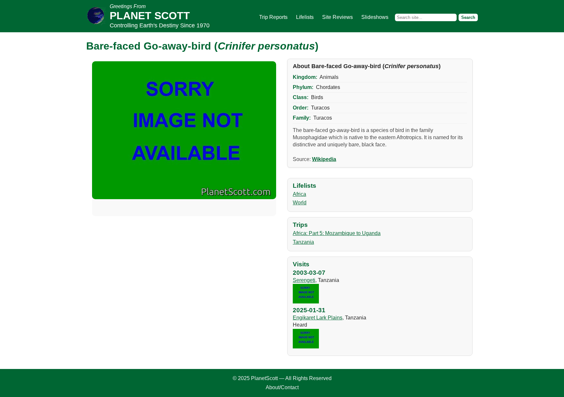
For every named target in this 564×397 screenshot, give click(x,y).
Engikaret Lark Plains (317, 317)
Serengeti (304, 280)
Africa (299, 194)
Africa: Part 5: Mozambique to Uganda (337, 233)
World (299, 202)
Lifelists (305, 17)
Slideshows (374, 17)
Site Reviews (337, 17)
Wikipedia (324, 159)
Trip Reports (273, 17)
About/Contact (282, 387)
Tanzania (303, 242)
